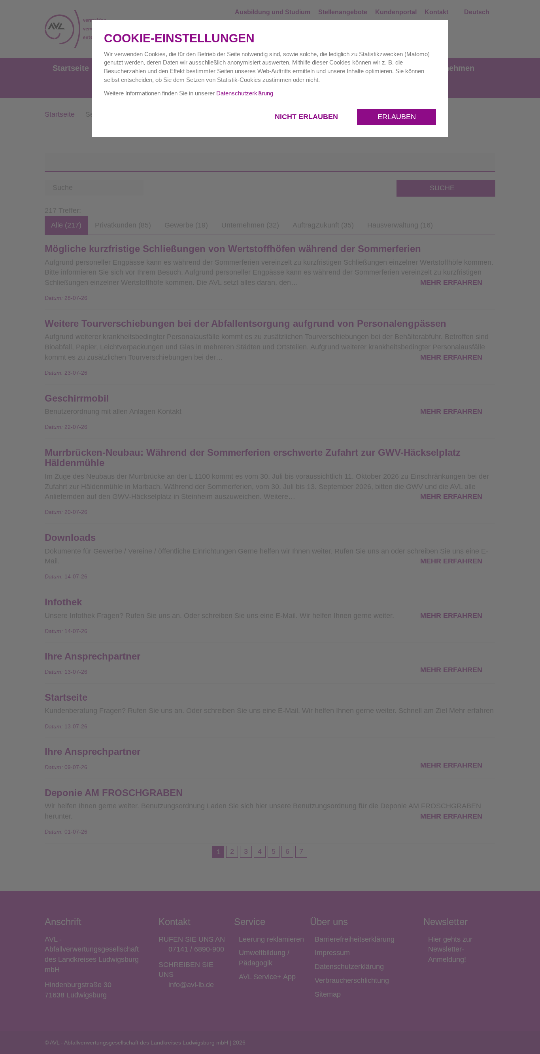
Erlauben (397, 117)
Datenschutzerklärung (244, 93)
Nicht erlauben (307, 117)
